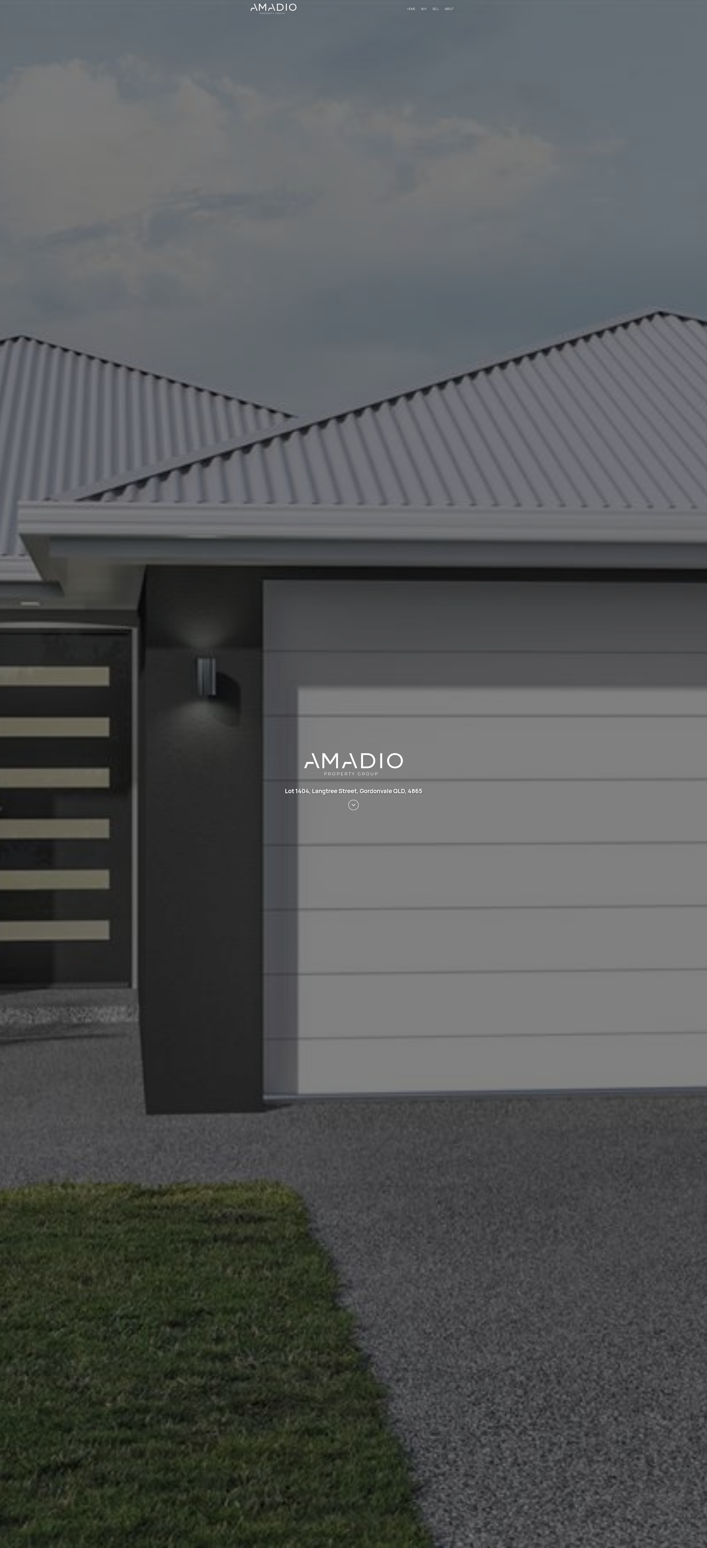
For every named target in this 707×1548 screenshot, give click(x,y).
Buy (424, 9)
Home (411, 9)
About (449, 9)
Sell (435, 9)
